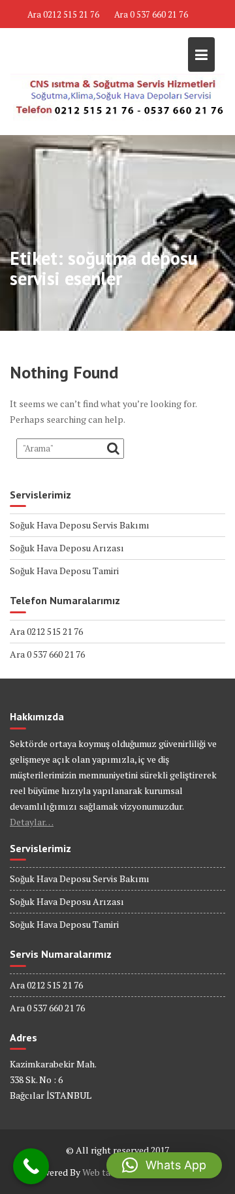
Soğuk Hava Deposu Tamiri (64, 570)
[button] (164, 1165)
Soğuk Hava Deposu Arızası (67, 548)
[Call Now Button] (31, 1166)
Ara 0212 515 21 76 (63, 14)
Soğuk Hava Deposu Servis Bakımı (79, 525)
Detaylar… (32, 822)
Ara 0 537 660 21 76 (151, 14)
